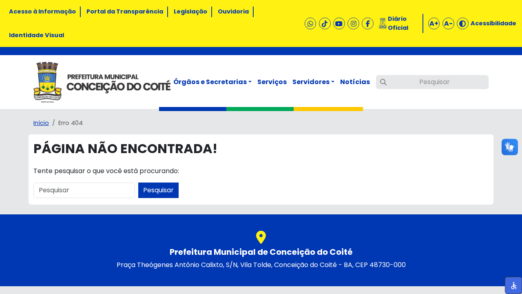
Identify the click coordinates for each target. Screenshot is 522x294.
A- (448, 23)
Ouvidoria (233, 11)
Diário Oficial (398, 23)
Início (41, 123)
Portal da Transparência (124, 11)
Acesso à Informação (42, 11)
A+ (433, 23)
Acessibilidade (493, 23)
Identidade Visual (36, 35)
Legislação (190, 11)
